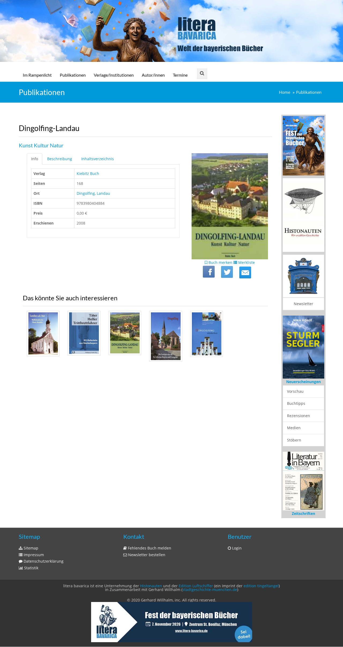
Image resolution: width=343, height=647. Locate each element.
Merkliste (246, 262)
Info (34, 158)
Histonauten (151, 585)
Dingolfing (86, 193)
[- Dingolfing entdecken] (206, 334)
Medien (294, 427)
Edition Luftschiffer (196, 585)
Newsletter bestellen (146, 554)
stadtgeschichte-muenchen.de (209, 589)
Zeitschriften (303, 513)
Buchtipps (296, 403)
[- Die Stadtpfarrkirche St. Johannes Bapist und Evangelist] (165, 336)
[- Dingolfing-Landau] (125, 333)
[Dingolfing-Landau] (245, 272)
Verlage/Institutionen (114, 74)
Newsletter (303, 303)
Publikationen (73, 74)
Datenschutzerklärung (43, 561)
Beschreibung (59, 158)
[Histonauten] (303, 145)
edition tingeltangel (261, 585)
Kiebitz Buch (88, 173)
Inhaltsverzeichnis (97, 158)
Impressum (33, 554)
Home (284, 92)
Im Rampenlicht (37, 74)
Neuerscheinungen (303, 381)
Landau (103, 193)
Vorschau (295, 391)
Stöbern (294, 440)
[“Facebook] (209, 272)
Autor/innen (153, 74)
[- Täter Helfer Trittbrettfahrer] (84, 333)
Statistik (30, 567)
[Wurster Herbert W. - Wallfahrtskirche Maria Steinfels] (43, 334)
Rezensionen (298, 415)
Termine (180, 74)
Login (236, 548)
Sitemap (30, 548)
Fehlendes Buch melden (149, 548)
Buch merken (219, 262)
